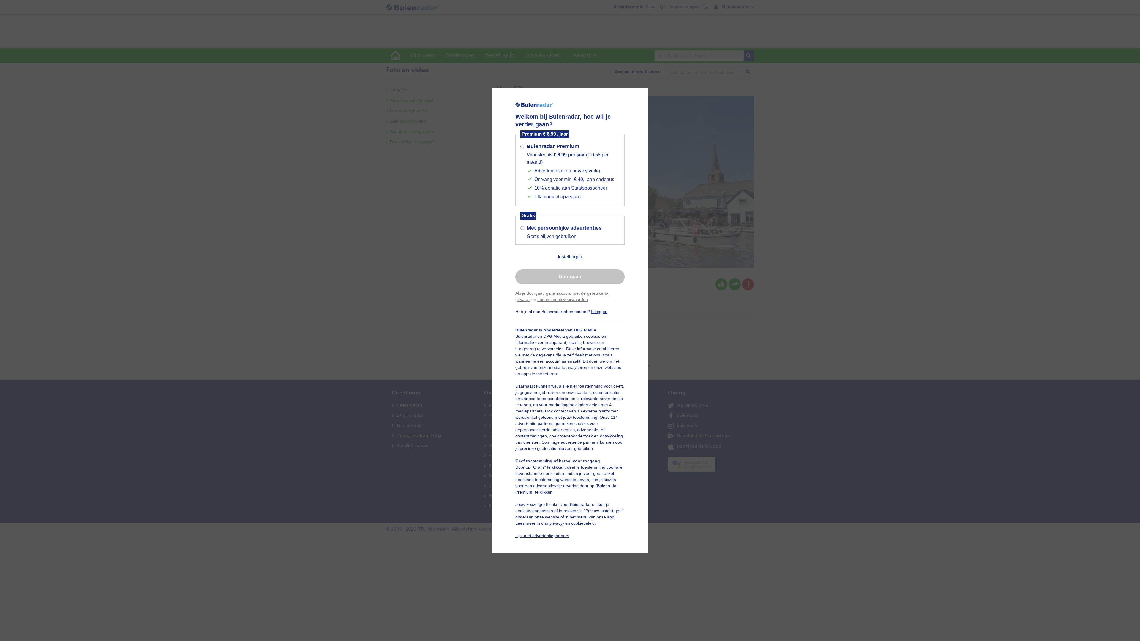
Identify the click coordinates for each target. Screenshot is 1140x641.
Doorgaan (570, 276)
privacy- (522, 299)
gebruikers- (597, 293)
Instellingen (570, 256)
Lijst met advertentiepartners (542, 535)
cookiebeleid (583, 523)
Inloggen (599, 311)
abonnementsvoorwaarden (562, 299)
